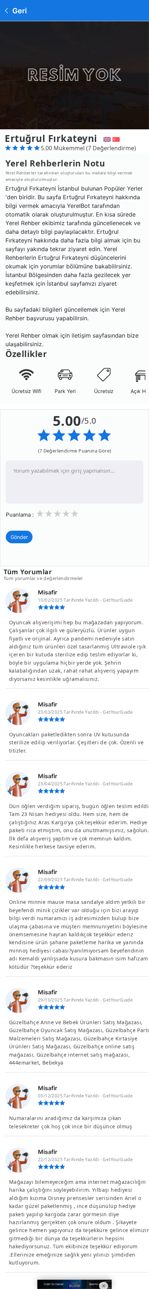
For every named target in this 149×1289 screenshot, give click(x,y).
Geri (18, 10)
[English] (106, 138)
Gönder (19, 537)
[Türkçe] (117, 138)
